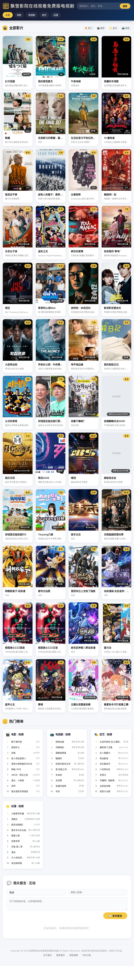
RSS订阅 (87, 955)
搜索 (125, 6)
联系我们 (60, 955)
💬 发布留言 (115, 915)
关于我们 (47, 955)
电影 (19, 15)
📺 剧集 (125, 28)
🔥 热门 (88, 28)
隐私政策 (73, 955)
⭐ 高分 (113, 28)
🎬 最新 (101, 28)
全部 (7, 15)
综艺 (44, 15)
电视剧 (31, 15)
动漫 (55, 15)
